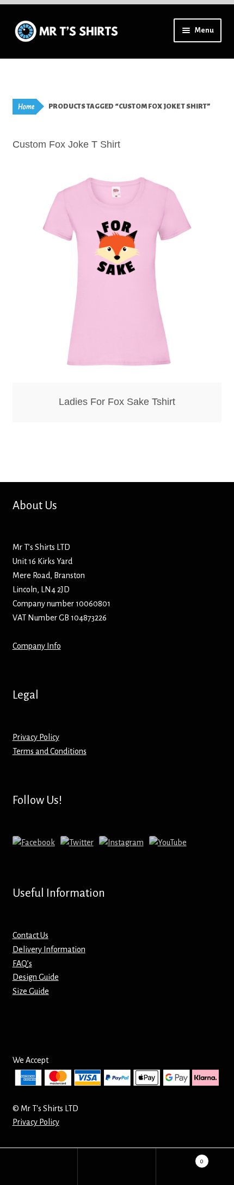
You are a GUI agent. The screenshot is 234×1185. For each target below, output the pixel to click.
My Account (39, 1166)
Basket (180, 1157)
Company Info (37, 646)
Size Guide (31, 991)
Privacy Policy (36, 737)
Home (26, 107)
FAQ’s (22, 963)
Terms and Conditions (50, 751)
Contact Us (30, 935)
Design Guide (36, 977)
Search (117, 1166)
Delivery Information (49, 949)
